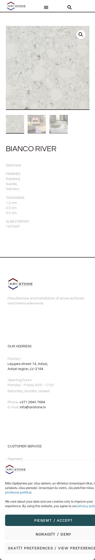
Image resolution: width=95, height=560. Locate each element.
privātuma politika (17, 492)
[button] (46, 7)
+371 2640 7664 (32, 402)
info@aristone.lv (33, 407)
